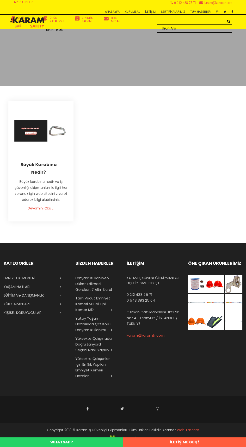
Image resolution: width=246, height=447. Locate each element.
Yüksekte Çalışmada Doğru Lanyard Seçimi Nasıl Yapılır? (93, 344)
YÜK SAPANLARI (17, 303)
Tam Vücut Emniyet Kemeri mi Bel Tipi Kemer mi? (92, 304)
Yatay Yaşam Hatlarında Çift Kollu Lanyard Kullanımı (93, 324)
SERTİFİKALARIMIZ (173, 12)
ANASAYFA (112, 12)
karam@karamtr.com (146, 335)
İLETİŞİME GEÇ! (184, 442)
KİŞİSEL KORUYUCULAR (23, 312)
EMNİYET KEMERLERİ (19, 277)
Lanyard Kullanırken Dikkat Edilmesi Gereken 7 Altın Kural (93, 283)
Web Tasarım (188, 430)
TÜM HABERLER (200, 12)
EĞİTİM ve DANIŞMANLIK (24, 295)
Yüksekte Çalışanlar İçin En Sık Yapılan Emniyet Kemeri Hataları (92, 367)
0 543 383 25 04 (141, 300)
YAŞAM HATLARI (17, 286)
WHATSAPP (61, 442)
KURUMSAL (132, 12)
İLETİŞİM (150, 12)
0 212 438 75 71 (139, 294)
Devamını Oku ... (41, 208)
